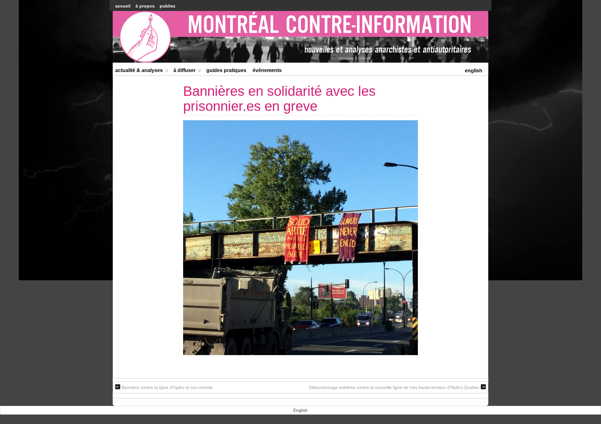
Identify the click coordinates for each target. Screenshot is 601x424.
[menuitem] (473, 70)
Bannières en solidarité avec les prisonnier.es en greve (279, 98)
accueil (123, 5)
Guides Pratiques (226, 70)
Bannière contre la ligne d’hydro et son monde (167, 387)
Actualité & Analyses (139, 70)
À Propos (145, 5)
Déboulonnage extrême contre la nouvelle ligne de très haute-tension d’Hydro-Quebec (394, 387)
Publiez (167, 5)
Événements (267, 70)
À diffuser (184, 70)
